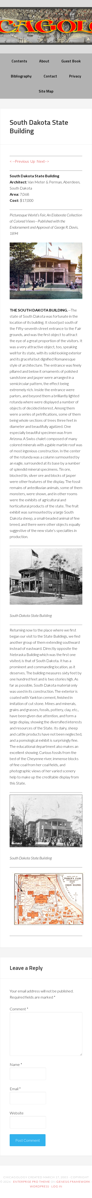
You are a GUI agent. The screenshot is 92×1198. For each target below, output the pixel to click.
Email (15, 1088)
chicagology (46, 30)
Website (17, 1113)
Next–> (43, 161)
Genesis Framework (73, 1181)
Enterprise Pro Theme (31, 1181)
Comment (19, 1009)
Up (32, 161)
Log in (56, 1186)
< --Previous (19, 161)
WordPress (39, 1186)
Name (16, 1064)
